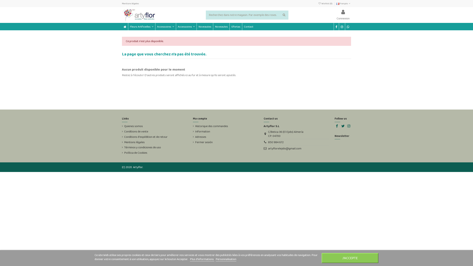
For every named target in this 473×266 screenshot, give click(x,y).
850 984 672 (276, 142)
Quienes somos (133, 126)
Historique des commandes (211, 126)
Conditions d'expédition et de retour (146, 137)
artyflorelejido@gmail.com (284, 148)
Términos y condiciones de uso (142, 147)
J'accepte (350, 257)
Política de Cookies (135, 153)
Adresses (200, 137)
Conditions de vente (136, 131)
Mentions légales (130, 3)
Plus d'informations (202, 259)
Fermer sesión (204, 142)
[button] (165, 26)
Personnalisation (226, 259)
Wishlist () (327, 3)
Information (202, 131)
